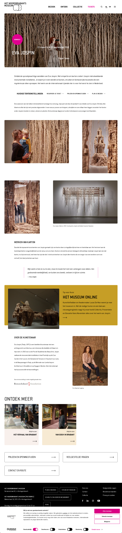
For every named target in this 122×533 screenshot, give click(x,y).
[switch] (52, 529)
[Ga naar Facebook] (82, 501)
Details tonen (96, 529)
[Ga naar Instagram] (93, 501)
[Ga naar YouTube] (99, 501)
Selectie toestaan (107, 516)
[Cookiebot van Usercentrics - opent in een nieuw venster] (11, 529)
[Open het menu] (114, 6)
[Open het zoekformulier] (101, 6)
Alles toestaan (107, 511)
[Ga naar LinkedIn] (87, 501)
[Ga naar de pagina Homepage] (15, 6)
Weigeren (107, 521)
